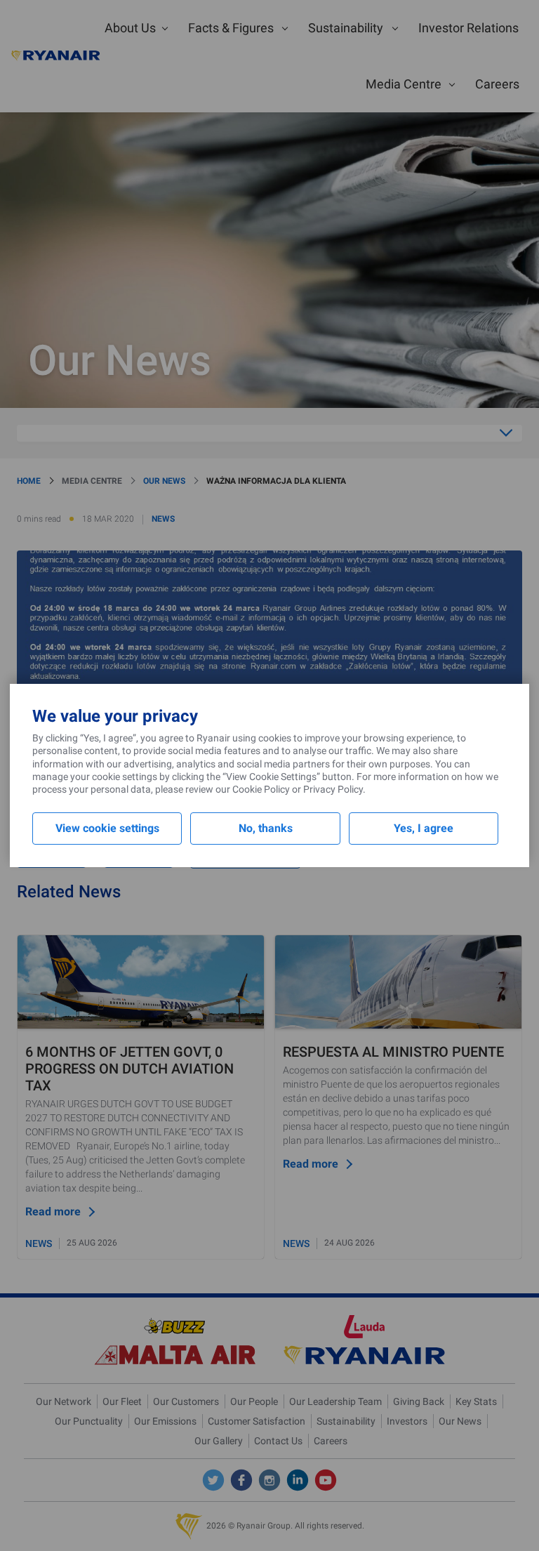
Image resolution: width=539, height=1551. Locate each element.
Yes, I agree (423, 828)
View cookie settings (107, 828)
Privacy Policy (333, 789)
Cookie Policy (261, 789)
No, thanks (266, 828)
